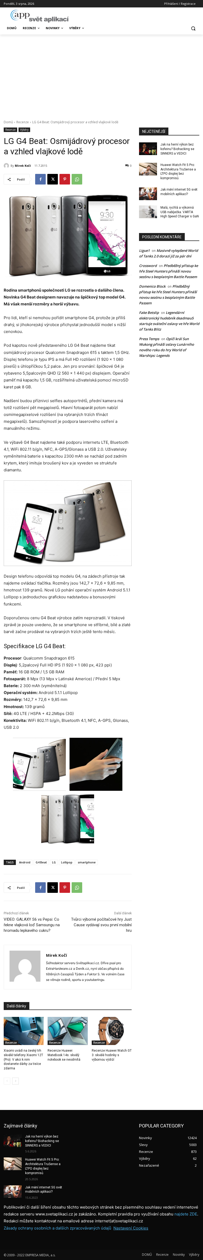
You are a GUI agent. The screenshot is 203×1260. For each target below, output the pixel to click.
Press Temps (149, 338)
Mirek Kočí (23, 166)
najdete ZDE (185, 1214)
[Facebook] (40, 179)
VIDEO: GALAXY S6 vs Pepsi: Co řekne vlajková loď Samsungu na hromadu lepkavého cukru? (32, 925)
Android (24, 862)
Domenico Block (152, 286)
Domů (8, 122)
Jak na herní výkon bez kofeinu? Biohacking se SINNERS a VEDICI (177, 149)
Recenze (22, 122)
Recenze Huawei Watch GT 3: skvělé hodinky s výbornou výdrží (112, 1055)
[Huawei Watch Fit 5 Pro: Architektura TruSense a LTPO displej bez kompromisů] (148, 169)
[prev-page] (7, 1081)
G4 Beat (41, 862)
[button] (193, 28)
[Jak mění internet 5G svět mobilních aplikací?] (148, 193)
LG (54, 862)
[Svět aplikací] (40, 16)
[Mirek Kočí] (7, 165)
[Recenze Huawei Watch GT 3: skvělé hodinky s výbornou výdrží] (112, 1031)
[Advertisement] (101, 74)
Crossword (148, 265)
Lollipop (66, 862)
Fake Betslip (149, 312)
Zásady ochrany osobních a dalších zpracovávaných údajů (57, 1228)
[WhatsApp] (77, 179)
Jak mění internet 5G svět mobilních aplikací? (43, 1190)
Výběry (24, 129)
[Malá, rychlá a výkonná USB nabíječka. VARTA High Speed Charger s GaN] (148, 211)
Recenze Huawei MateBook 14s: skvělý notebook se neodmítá (64, 1055)
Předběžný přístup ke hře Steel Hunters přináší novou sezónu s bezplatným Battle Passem (168, 271)
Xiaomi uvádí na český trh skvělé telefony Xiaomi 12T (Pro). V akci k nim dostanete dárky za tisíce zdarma (23, 1059)
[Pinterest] (64, 179)
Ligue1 (144, 250)
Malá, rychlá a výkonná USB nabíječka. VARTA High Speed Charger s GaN (179, 212)
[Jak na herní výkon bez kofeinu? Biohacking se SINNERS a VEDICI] (148, 148)
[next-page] (15, 1081)
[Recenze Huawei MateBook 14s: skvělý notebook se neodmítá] (67, 1031)
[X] (52, 179)
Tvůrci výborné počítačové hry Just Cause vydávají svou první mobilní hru (101, 925)
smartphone (87, 862)
